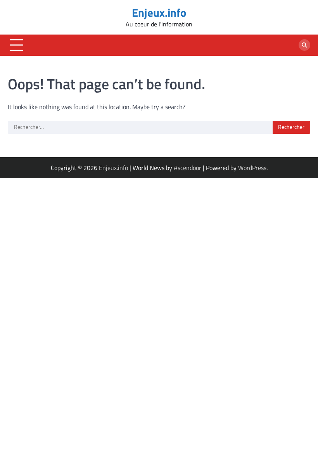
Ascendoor (187, 167)
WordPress (252, 167)
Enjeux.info (159, 12)
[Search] (304, 45)
